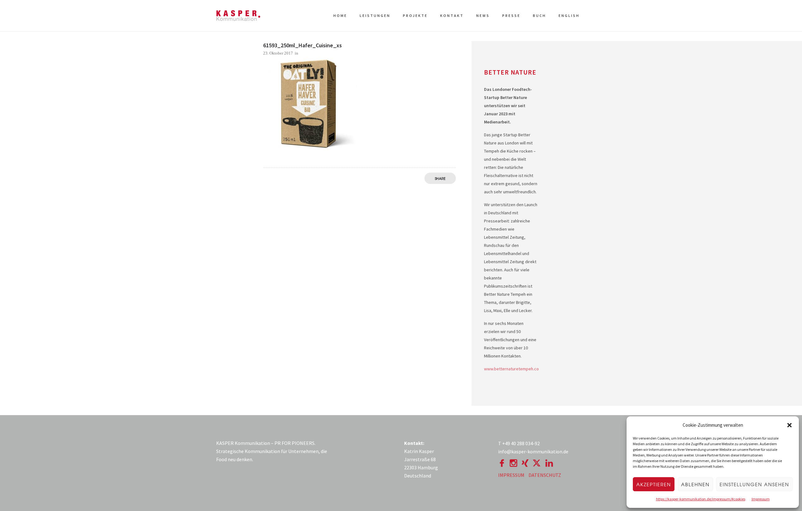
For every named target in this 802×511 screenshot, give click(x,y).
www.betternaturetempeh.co (511, 369)
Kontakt (452, 15)
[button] (789, 425)
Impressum (761, 499)
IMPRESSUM (511, 475)
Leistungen (375, 15)
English (569, 15)
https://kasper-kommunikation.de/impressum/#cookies (700, 499)
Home (340, 15)
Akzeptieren (653, 484)
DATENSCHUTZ (545, 475)
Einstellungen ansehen (754, 484)
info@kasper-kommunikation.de (533, 451)
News (483, 15)
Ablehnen (695, 484)
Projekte (415, 15)
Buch (539, 15)
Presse (511, 15)
